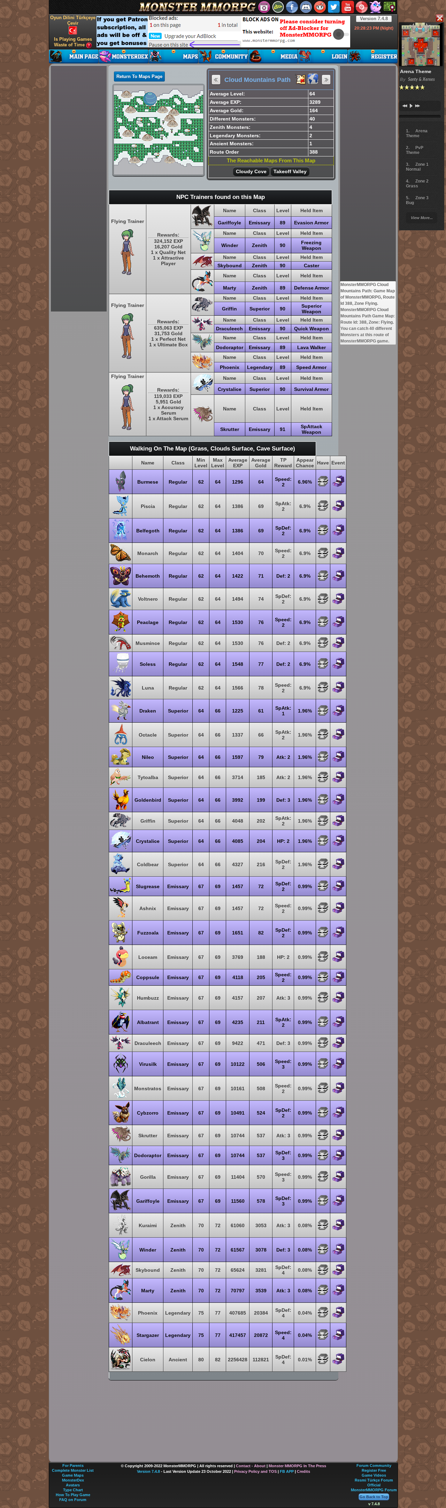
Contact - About (251, 1466)
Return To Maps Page (139, 76)
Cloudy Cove (251, 171)
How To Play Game (73, 1495)
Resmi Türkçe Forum (374, 1480)
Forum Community (373, 1465)
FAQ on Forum (72, 1500)
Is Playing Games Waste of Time (73, 42)
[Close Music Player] (439, 18)
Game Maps (73, 1475)
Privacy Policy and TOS (255, 1471)
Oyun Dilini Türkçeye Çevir (72, 20)
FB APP (287, 1471)
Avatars (73, 1485)
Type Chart (73, 1490)
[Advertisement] (223, 31)
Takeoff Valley (290, 171)
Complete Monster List (73, 1470)
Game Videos (374, 1475)
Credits (303, 1471)
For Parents (73, 1465)
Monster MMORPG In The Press (297, 1466)
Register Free (374, 1470)
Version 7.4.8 (374, 18)
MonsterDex (73, 1480)
